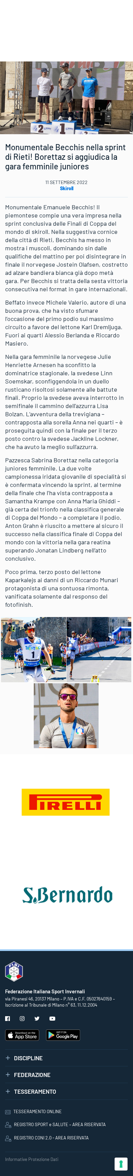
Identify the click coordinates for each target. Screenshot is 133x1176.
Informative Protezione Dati (31, 1159)
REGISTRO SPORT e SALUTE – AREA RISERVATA (60, 1124)
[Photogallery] (33, 649)
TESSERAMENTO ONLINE (37, 1111)
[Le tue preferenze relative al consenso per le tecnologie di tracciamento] (121, 1164)
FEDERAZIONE (32, 1074)
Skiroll (66, 188)
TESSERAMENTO (35, 1091)
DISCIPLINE (28, 1057)
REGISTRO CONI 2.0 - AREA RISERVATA (51, 1137)
